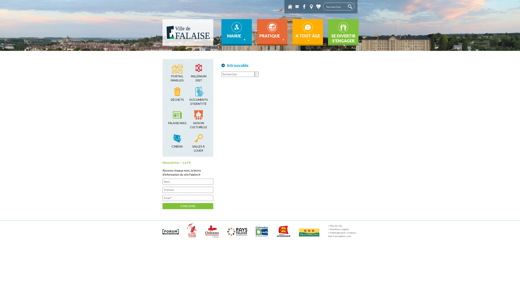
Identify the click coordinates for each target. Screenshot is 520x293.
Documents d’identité (199, 101)
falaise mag (177, 123)
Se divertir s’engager (343, 38)
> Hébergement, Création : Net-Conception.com (342, 234)
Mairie (234, 35)
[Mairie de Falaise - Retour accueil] (187, 32)
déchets (177, 99)
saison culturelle (198, 125)
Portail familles (177, 78)
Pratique (269, 35)
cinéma (177, 146)
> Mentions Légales (338, 229)
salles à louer (198, 148)
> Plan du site (335, 225)
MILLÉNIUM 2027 (198, 78)
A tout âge (308, 35)
